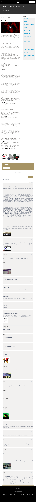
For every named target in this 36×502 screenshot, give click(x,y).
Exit (24, 39)
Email (10, 17)
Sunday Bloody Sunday (27, 18)
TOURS (7, 494)
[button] (1, 2)
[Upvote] (31, 184)
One (24, 58)
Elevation (25, 46)
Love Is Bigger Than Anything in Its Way (29, 56)
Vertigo (25, 47)
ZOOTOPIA (28, 494)
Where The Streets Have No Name (29, 24)
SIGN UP (5, 168)
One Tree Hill (26, 38)
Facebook (5, 17)
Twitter (8, 17)
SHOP (32, 494)
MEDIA (14, 494)
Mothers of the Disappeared (28, 41)
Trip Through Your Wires (27, 36)
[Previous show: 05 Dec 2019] (28, 6)
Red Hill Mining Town (27, 33)
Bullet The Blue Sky (27, 30)
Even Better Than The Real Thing (29, 49)
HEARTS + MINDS (22, 494)
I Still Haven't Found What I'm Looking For (28, 27)
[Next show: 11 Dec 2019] (31, 6)
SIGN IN (8, 168)
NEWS (4, 494)
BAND (17, 494)
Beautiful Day (26, 52)
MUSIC (11, 494)
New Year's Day (26, 21)
